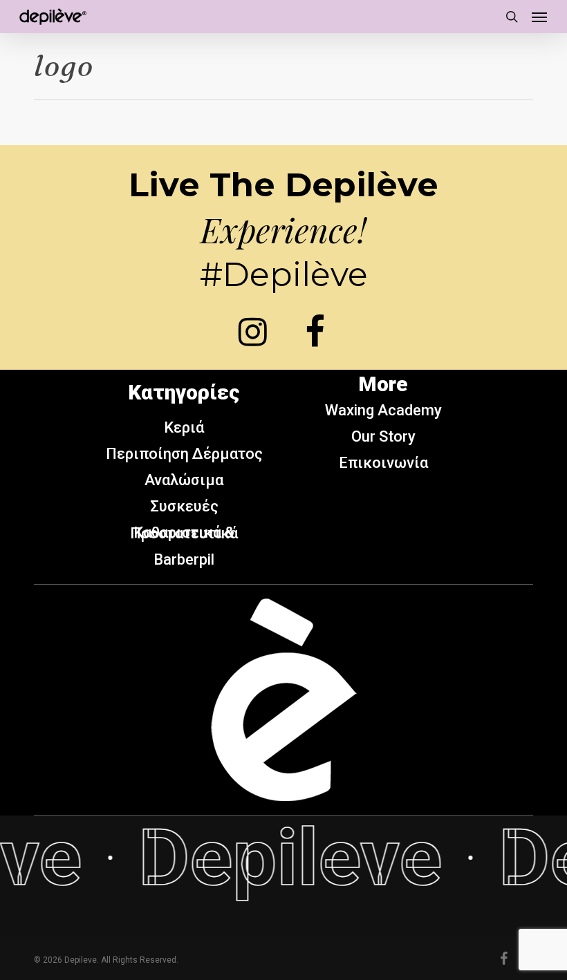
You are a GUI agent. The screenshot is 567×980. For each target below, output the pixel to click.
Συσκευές (184, 506)
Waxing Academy (383, 410)
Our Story (383, 436)
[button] (539, 16)
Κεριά (184, 427)
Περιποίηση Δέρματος (184, 453)
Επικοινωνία (383, 462)
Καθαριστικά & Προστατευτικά (184, 533)
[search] (512, 16)
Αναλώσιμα (184, 480)
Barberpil (184, 559)
